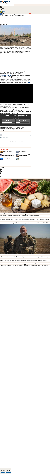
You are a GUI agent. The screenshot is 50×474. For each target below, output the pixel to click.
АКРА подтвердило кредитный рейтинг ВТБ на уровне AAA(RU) (7, 256)
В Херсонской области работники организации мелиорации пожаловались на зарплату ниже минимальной (37, 260)
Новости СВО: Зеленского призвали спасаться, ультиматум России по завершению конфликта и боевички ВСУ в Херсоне (12, 215)
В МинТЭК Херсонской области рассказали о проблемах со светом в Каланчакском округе (18, 219)
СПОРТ (1, 10)
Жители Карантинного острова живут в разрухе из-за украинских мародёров (9, 128)
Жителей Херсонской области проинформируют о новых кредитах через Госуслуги (18, 260)
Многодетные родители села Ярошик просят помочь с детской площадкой (8, 222)
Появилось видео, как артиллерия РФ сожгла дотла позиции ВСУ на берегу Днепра (10, 127)
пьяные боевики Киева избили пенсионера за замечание (15, 105)
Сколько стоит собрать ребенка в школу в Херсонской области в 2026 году (32, 263)
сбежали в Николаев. (21, 52)
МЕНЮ (1, 6)
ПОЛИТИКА (1, 7)
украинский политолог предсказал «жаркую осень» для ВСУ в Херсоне (10, 111)
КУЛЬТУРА (1, 9)
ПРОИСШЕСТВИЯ (2, 8)
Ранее (7, 137)
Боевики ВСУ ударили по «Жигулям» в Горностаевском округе (33, 215)
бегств (4, 130)
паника (2, 130)
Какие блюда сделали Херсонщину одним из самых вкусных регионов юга (7, 213)
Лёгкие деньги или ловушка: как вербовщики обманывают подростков (7, 218)
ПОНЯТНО (5, 472)
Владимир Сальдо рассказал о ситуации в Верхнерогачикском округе (7, 223)
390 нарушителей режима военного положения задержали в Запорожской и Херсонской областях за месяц (25, 223)
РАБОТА (4, 11)
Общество (1, 24)
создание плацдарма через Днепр (24, 79)
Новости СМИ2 (2, 161)
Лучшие (4, 137)
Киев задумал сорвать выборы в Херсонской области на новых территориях (17, 263)
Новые (1, 137)
